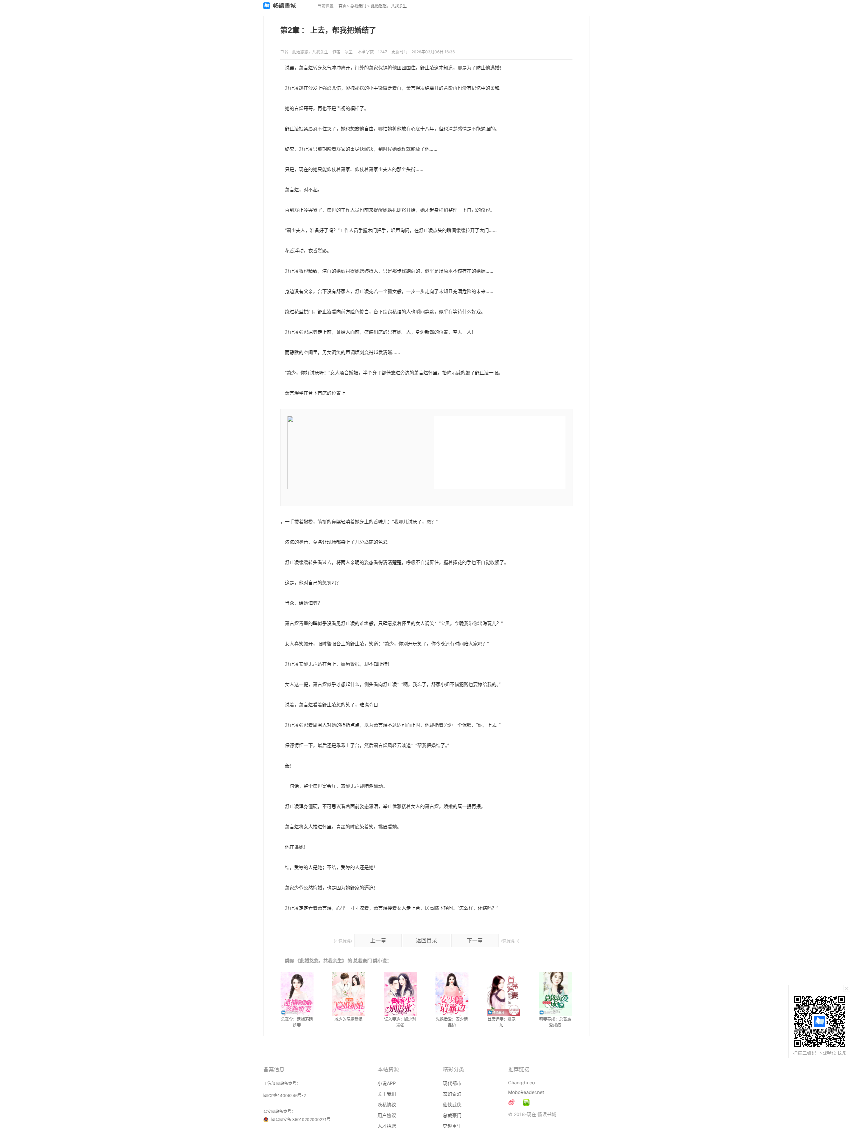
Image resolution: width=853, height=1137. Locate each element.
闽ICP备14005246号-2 (284, 1095)
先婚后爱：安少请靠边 (452, 1022)
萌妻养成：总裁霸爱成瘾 (555, 1022)
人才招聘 (387, 1126)
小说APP (387, 1083)
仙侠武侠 (452, 1104)
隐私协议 (387, 1104)
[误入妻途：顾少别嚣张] (400, 994)
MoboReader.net (526, 1092)
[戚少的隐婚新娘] (349, 994)
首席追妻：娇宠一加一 (503, 1022)
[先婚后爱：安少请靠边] (452, 994)
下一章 (475, 940)
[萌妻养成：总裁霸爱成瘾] (555, 994)
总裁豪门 (358, 5)
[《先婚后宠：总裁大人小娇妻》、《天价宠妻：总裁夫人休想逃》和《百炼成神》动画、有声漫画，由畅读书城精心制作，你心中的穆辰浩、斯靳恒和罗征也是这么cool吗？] (526, 1102)
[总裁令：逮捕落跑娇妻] (297, 994)
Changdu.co (521, 1082)
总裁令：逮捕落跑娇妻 (297, 1022)
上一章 (378, 940)
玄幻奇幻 (452, 1094)
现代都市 (452, 1083)
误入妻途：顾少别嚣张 (400, 1022)
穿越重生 (452, 1126)
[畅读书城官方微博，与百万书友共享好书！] (511, 1102)
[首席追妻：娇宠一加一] (503, 994)
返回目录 (426, 940)
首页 (343, 5)
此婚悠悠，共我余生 (389, 5)
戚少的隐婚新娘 (349, 1019)
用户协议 (387, 1115)
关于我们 (387, 1094)
